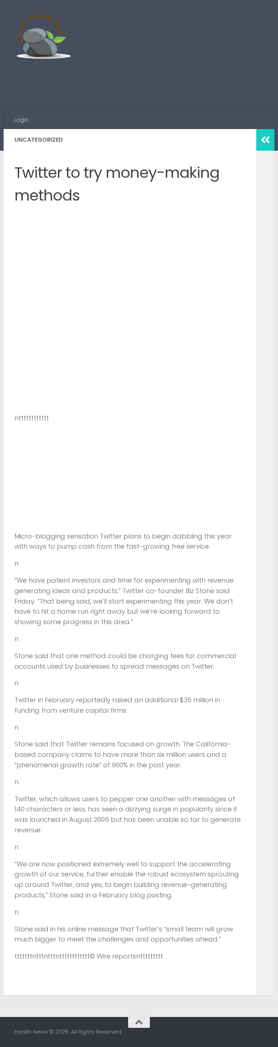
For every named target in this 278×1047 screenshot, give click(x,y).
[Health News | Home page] (43, 37)
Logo (21, 120)
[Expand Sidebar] (265, 140)
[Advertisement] (132, 81)
